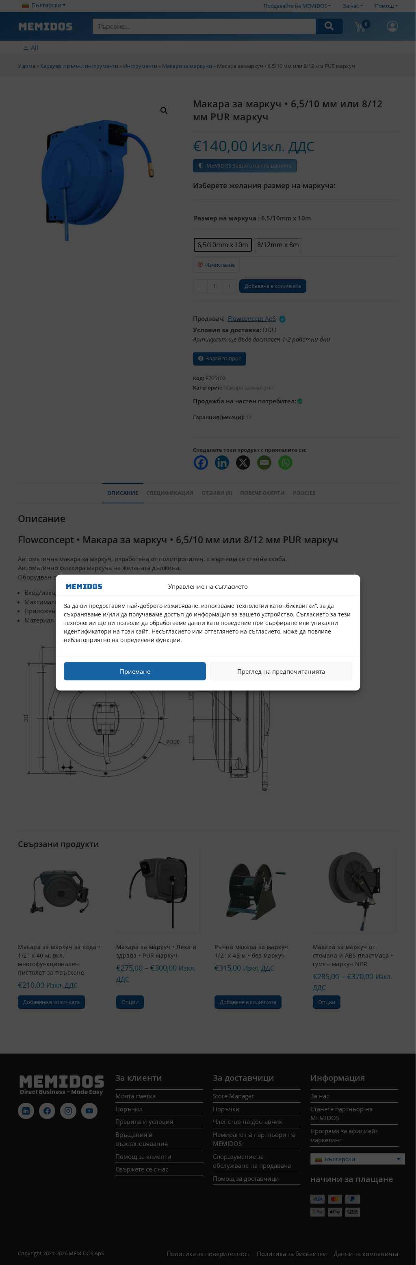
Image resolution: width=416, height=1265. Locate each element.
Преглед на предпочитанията (281, 671)
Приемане (135, 671)
